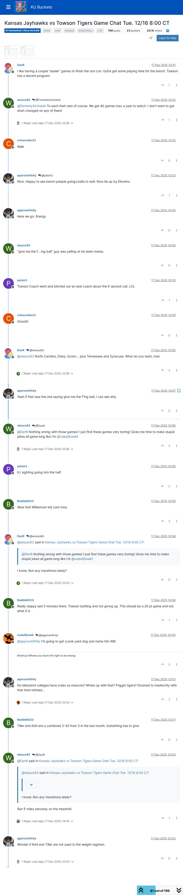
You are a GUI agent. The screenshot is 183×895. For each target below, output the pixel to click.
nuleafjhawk (25, 635)
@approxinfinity (48, 635)
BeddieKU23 (25, 501)
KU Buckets (41, 7)
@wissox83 (36, 350)
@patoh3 (47, 175)
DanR (20, 65)
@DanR (40, 425)
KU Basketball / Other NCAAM (23, 30)
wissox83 (23, 99)
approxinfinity (26, 175)
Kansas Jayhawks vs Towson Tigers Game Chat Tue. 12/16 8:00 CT (94, 542)
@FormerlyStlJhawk (48, 99)
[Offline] (10, 68)
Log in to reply (168, 38)
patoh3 (22, 280)
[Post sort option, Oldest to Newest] (151, 38)
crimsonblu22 (26, 140)
